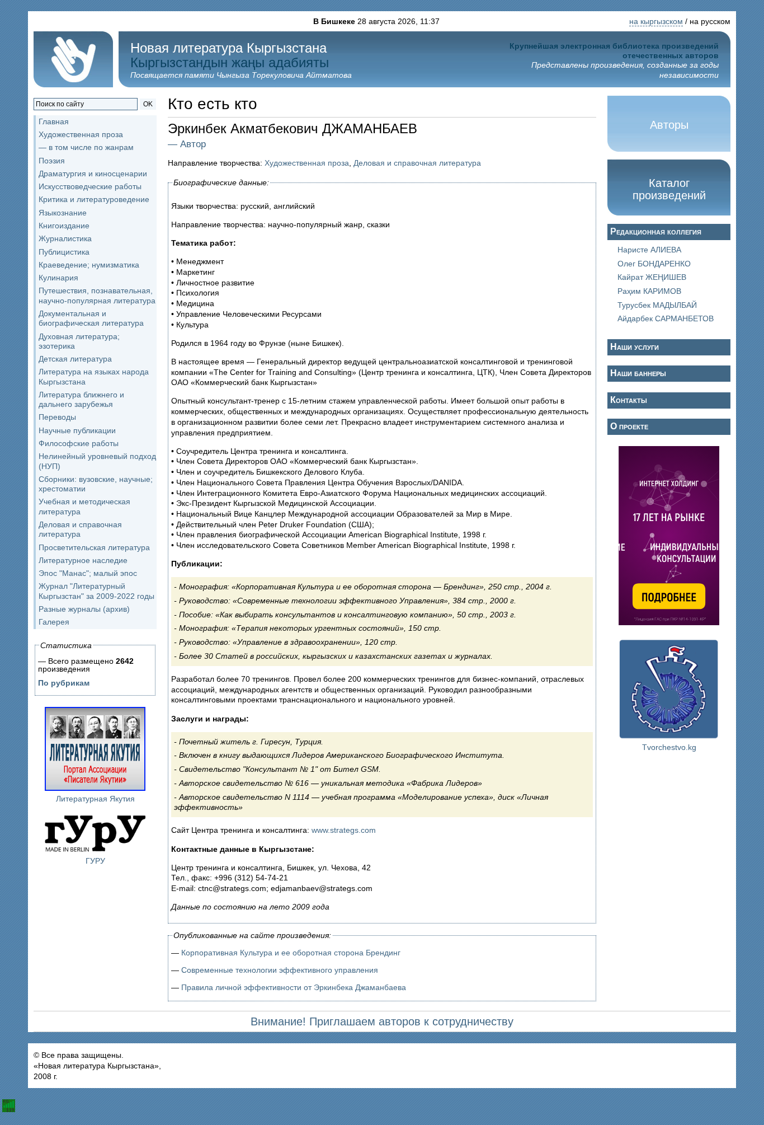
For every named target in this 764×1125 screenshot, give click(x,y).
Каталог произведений (669, 189)
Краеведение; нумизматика (89, 264)
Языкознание (63, 212)
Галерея (54, 621)
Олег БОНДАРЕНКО (654, 263)
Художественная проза (307, 162)
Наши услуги (634, 346)
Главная (54, 121)
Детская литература (75, 358)
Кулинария (58, 277)
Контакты (628, 400)
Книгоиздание (64, 225)
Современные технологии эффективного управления (279, 969)
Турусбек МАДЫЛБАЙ (657, 305)
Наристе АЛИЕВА (649, 249)
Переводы (57, 416)
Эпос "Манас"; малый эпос (88, 573)
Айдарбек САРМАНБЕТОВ (665, 318)
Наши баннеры (638, 373)
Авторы (669, 125)
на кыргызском (656, 21)
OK (148, 104)
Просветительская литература (94, 547)
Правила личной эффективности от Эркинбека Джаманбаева (293, 987)
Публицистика (64, 251)
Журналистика (65, 238)
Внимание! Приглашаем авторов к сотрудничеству (382, 1021)
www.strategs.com (344, 830)
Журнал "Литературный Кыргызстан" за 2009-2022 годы (96, 591)
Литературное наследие (83, 560)
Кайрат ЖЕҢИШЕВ (651, 277)
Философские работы (79, 443)
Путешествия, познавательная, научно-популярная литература (97, 295)
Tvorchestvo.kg (669, 747)
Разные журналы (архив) (84, 608)
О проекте (629, 426)
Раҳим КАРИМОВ (649, 291)
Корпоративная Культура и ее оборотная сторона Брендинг (290, 952)
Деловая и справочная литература (80, 529)
